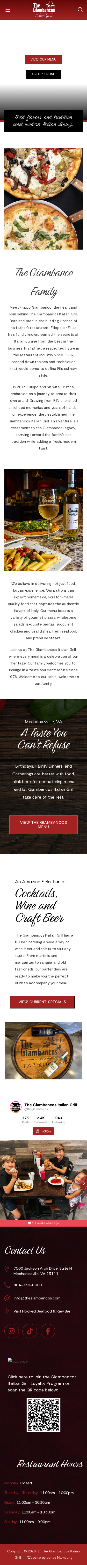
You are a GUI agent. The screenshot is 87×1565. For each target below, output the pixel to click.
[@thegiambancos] (16, 1107)
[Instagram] (11, 1331)
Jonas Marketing (59, 1557)
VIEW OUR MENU (43, 59)
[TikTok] (29, 1331)
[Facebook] (48, 1331)
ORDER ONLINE (43, 74)
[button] (80, 8)
